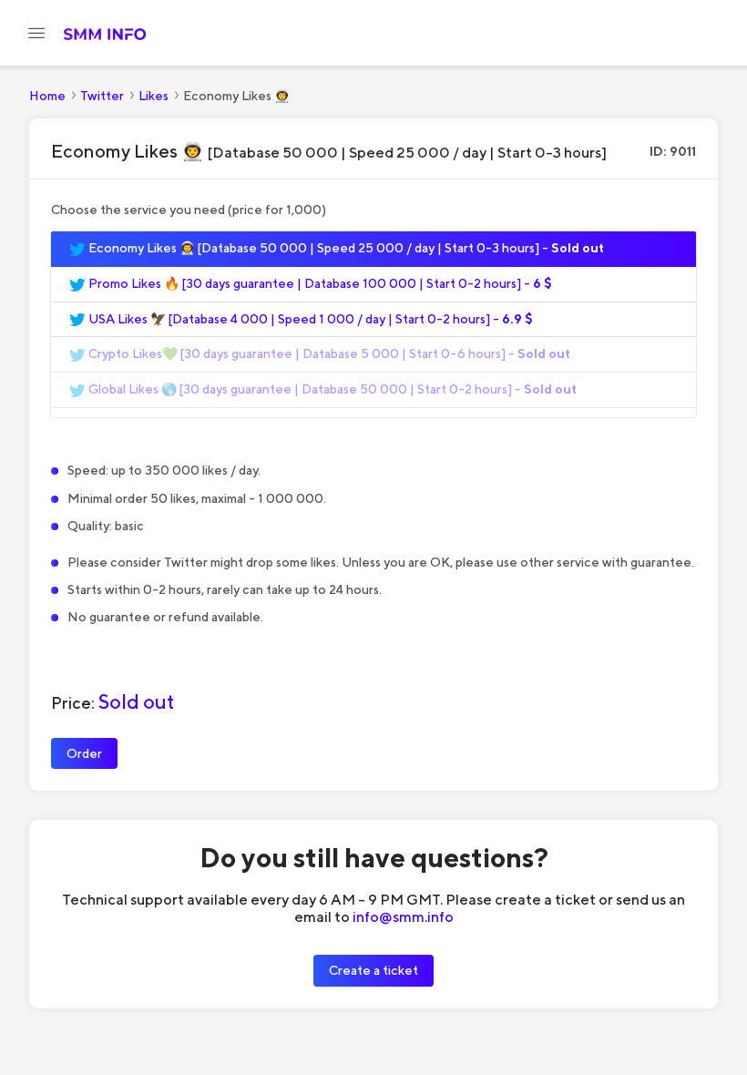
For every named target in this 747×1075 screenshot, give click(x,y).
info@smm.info (403, 916)
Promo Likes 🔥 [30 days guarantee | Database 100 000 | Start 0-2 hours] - (319, 283)
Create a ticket (373, 970)
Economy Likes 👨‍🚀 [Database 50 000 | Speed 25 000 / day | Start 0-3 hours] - (345, 248)
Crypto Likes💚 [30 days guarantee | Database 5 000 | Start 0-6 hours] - (328, 353)
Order (84, 753)
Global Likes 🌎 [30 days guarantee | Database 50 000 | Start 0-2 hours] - (331, 389)
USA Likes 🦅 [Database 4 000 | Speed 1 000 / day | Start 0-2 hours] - (309, 319)
